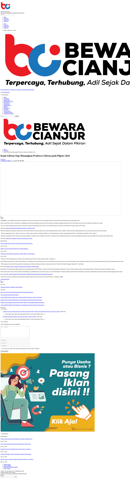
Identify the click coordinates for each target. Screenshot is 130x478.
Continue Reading (5, 279)
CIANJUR (6, 98)
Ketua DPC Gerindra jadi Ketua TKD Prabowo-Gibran (19, 238)
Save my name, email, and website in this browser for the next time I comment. (20, 348)
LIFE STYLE (7, 111)
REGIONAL (7, 102)
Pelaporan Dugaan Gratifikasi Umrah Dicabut (11, 287)
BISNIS (5, 106)
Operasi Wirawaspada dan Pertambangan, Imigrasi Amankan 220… (17, 439)
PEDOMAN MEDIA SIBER (11, 467)
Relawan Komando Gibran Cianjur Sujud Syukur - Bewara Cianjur (20, 316)
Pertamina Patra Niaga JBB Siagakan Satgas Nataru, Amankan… (16, 449)
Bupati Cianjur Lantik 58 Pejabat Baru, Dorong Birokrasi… (15, 248)
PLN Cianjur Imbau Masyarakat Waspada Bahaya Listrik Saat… (16, 444)
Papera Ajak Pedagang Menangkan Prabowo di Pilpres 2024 (20, 228)
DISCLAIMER (7, 465)
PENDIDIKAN (7, 105)
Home (5, 97)
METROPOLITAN (8, 101)
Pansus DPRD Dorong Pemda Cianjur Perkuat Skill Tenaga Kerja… (17, 243)
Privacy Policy (7, 468)
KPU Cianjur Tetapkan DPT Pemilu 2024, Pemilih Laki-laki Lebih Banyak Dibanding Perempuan (29, 274)
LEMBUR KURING (9, 113)
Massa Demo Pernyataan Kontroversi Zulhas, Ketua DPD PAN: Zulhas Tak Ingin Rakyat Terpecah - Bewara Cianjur (32, 311)
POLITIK (6, 109)
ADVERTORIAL (8, 112)
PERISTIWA (7, 100)
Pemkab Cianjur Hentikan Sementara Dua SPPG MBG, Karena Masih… (18, 253)
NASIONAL (7, 104)
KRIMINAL (7, 108)
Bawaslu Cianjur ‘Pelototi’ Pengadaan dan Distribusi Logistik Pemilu (22, 266)
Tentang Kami (7, 464)
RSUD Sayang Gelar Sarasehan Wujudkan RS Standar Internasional (17, 292)
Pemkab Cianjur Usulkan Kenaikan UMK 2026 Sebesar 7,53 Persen (17, 459)
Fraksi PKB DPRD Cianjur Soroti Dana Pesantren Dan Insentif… (16, 454)
